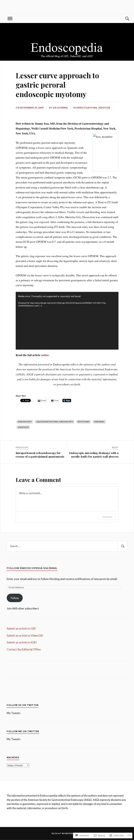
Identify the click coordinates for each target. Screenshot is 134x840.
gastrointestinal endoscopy (54, 422)
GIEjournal (60, 107)
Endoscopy (25, 422)
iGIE (33, 642)
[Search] (124, 18)
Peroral (99, 422)
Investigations (86, 107)
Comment (107, 517)
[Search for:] (67, 546)
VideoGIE (104, 107)
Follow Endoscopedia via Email (32, 568)
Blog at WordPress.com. (67, 833)
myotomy (84, 422)
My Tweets (13, 713)
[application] (67, 321)
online (45, 355)
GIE (33, 628)
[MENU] (10, 18)
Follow (15, 598)
